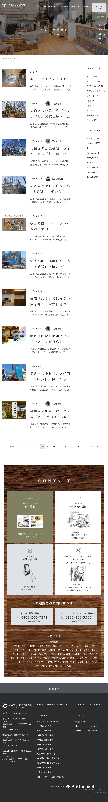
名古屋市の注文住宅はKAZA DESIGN (16, 713)
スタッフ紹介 (91, 731)
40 (77, 446)
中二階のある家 (44, 726)
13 (54, 446)
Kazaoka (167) (93, 143)
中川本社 (93, 726)
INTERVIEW (76, 7)
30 (72, 446)
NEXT (93, 447)
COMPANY (65, 7)
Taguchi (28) (92, 177)
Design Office (80, 721)
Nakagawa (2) (93, 153)
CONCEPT (55, 7)
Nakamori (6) (93, 167)
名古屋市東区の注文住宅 (48, 763)
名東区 (48, 646)
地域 (91, 101)
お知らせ (93, 115)
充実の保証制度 (58, 777)
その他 (92, 120)
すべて (92, 76)
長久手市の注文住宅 (46, 754)
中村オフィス (79, 726)
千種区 (40, 646)
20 (66, 446)
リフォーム (93, 81)
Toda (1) (90, 148)
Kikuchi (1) (91, 162)
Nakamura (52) (93, 172)
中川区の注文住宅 (45, 735)
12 (48, 446)
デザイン (93, 96)
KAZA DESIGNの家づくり (51, 721)
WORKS (39, 7)
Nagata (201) (93, 138)
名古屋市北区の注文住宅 (48, 758)
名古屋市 (16, 646)
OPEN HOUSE (95, 86)
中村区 (32, 646)
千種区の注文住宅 (45, 745)
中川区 (24, 646)
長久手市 (44, 654)
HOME (5, 58)
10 (36, 446)
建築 (91, 105)
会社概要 (77, 731)
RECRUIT (86, 7)
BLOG (60, 704)
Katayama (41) (93, 158)
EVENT (47, 7)
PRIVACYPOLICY (56, 787)
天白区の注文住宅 (45, 768)
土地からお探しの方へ (47, 772)
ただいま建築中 (96, 91)
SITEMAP (41, 787)
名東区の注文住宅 (45, 749)
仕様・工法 (42, 777)
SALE (33, 7)
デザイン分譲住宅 (45, 731)
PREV (14, 447)
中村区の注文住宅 (45, 740)
